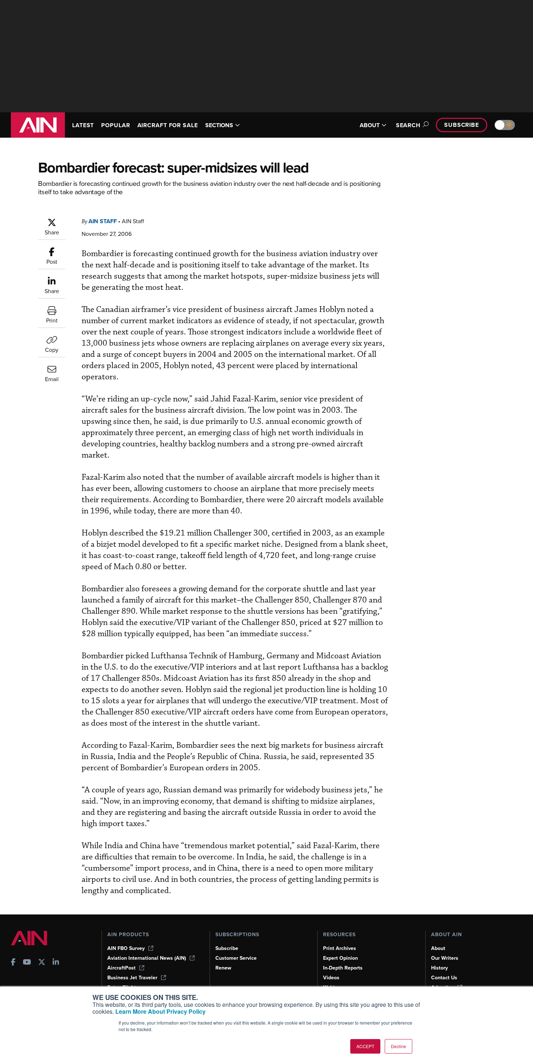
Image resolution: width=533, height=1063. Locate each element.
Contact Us (444, 978)
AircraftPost (121, 968)
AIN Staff (102, 221)
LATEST (83, 125)
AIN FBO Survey (126, 948)
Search (408, 125)
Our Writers (444, 958)
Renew (223, 968)
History (439, 968)
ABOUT (370, 125)
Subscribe (461, 125)
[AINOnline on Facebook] (13, 962)
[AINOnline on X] (41, 962)
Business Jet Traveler (132, 978)
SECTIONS (219, 125)
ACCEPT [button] (365, 1046)
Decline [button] (398, 1046)
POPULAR (115, 125)
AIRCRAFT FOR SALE (167, 125)
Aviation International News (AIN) (146, 958)
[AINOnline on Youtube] (27, 962)
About (438, 948)
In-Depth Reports (343, 968)
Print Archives (339, 948)
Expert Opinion (340, 958)
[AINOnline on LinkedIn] (56, 962)
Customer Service (236, 958)
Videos (331, 978)
